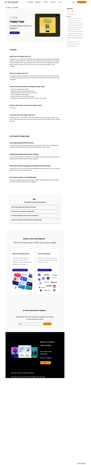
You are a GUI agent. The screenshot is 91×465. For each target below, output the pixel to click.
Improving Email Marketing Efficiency (76, 31)
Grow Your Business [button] (44, 270)
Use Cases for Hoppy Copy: (73, 29)
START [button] (45, 362)
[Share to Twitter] (68, 11)
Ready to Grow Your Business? (73, 42)
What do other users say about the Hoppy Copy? (76, 25)
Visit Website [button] (14, 32)
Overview (69, 16)
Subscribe (47, 323)
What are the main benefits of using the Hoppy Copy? (76, 22)
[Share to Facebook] (70, 11)
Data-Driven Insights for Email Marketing (76, 37)
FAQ (67, 39)
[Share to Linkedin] (72, 11)
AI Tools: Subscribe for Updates (74, 44)
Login (73, 2)
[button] (38, 2)
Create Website (82, 2)
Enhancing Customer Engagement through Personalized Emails (76, 35)
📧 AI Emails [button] (14, 17)
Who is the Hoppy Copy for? (74, 20)
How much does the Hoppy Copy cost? (76, 27)
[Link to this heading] (17, 49)
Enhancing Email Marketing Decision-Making (76, 33)
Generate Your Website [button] (19, 270)
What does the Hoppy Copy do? (75, 18)
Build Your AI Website (72, 46)
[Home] (11, 2)
